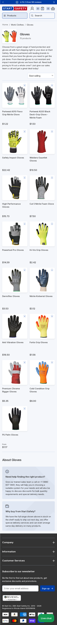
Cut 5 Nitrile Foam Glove (42, 204)
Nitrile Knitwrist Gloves (41, 296)
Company (7, 542)
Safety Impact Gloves (13, 157)
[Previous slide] (3, 2)
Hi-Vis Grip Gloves (39, 250)
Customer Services (13, 560)
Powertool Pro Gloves (13, 250)
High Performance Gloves (11, 205)
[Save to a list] (24, 85)
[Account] (32, 8)
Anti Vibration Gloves (12, 342)
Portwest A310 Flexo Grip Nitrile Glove (12, 113)
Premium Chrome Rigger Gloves (11, 390)
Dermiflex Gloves (11, 296)
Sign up (46, 588)
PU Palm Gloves (10, 434)
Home (5, 24)
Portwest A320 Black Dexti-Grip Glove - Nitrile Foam (40, 114)
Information (9, 551)
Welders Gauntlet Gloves (38, 159)
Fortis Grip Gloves (39, 342)
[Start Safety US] (15, 8)
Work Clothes (17, 24)
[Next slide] (54, 2)
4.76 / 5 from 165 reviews (31, 2)
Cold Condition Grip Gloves (39, 390)
